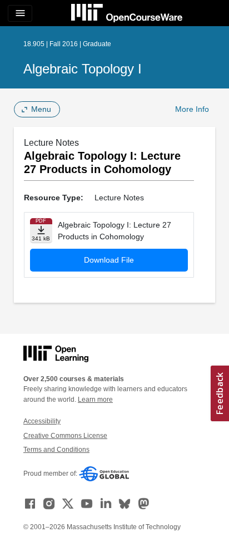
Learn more (95, 399)
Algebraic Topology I (82, 68)
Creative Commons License (65, 436)
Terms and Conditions (56, 450)
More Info (192, 109)
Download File (109, 259)
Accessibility (42, 421)
